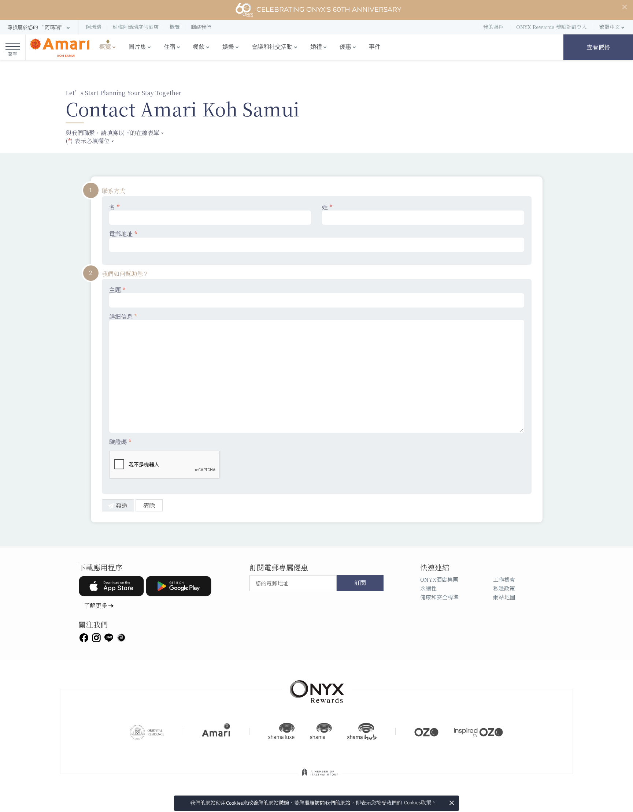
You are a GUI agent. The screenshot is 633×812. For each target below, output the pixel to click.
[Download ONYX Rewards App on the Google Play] (178, 586)
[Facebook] (83, 637)
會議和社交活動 (272, 47)
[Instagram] (96, 637)
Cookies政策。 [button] (420, 803)
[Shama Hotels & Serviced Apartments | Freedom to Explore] (321, 731)
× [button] (451, 802)
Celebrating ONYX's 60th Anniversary (328, 9)
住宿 (169, 47)
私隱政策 (504, 588)
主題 (117, 290)
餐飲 (199, 47)
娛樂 (228, 47)
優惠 (345, 47)
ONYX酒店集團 (439, 579)
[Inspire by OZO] (478, 731)
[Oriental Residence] (147, 731)
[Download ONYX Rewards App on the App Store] (111, 586)
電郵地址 (123, 234)
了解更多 (95, 605)
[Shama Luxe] (281, 731)
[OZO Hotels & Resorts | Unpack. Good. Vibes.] (426, 731)
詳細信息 (123, 317)
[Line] (108, 637)
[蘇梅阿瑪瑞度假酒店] (59, 47)
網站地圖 (504, 597)
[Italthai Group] (320, 777)
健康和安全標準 (439, 597)
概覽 (105, 47)
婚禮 (316, 47)
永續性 (428, 588)
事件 (375, 47)
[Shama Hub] (362, 731)
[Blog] (121, 637)
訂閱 (360, 583)
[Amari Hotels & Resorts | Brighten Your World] (216, 731)
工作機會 (504, 579)
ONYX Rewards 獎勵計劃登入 (551, 26)
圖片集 (137, 47)
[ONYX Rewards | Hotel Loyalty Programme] (316, 688)
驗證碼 (120, 441)
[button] (39, 27)
